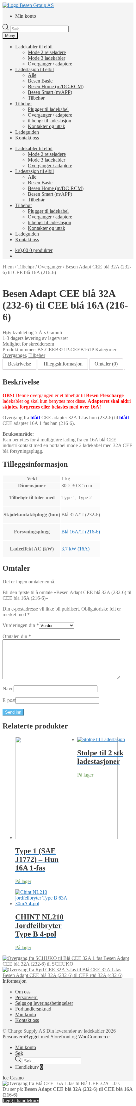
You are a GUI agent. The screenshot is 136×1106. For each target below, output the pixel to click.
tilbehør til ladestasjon (49, 120)
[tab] (19, 364)
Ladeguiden (27, 132)
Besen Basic (40, 80)
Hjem (8, 266)
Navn (8, 688)
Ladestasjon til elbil (34, 69)
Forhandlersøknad (33, 1008)
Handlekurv (29, 1067)
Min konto (25, 16)
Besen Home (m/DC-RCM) (55, 86)
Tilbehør (36, 98)
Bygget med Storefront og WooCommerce (67, 1036)
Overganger (50, 266)
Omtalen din (17, 636)
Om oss (22, 991)
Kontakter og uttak (46, 126)
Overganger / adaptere (50, 63)
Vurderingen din (21, 625)
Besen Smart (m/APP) (50, 92)
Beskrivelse (19, 363)
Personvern (26, 997)
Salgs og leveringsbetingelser (44, 1003)
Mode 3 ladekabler (46, 58)
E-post (9, 700)
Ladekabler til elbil (34, 46)
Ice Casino (13, 1077)
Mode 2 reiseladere (47, 52)
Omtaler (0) (106, 363)
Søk (19, 1053)
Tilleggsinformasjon (63, 363)
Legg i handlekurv (21, 1100)
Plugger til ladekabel (48, 109)
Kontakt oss (27, 137)
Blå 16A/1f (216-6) (80, 531)
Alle (32, 75)
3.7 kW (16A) (75, 548)
